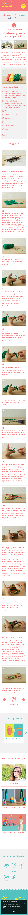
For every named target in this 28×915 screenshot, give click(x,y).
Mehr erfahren (6, 907)
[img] (7, 6)
